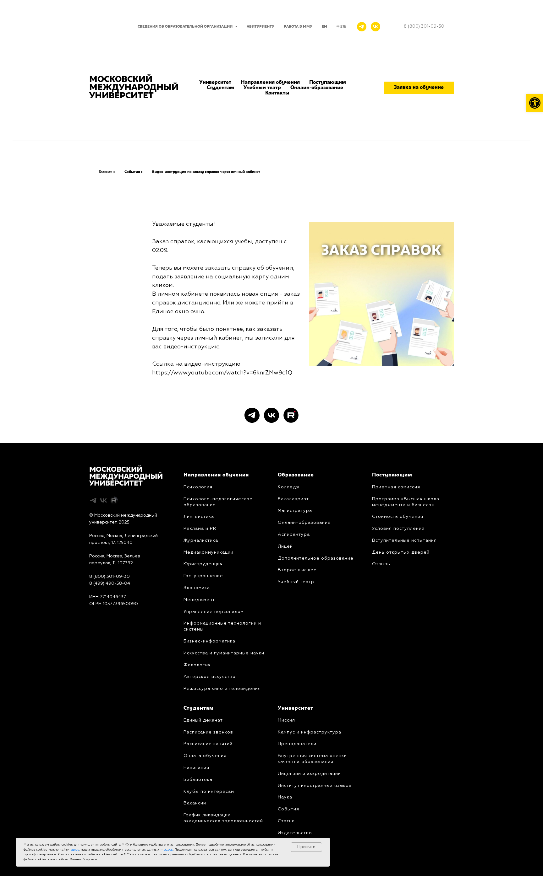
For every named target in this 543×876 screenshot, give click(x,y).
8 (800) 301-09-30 (109, 576)
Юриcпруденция (203, 564)
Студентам (220, 88)
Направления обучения (270, 82)
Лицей (285, 546)
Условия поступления (398, 528)
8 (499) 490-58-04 (109, 583)
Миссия (286, 720)
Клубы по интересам (209, 791)
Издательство (295, 833)
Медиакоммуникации (208, 552)
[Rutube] (291, 415)
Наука (285, 797)
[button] (419, 88)
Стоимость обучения (397, 516)
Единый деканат (203, 720)
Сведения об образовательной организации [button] (185, 26)
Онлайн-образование (316, 88)
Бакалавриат (293, 499)
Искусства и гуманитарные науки (224, 653)
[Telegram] (361, 26)
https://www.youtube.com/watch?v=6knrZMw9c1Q (222, 373)
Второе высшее (297, 570)
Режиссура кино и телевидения (222, 688)
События (288, 809)
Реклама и (196, 528)
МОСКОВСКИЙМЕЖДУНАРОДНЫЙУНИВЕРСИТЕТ (126, 477)
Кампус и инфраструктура (309, 732)
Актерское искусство (210, 676)
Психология (198, 487)
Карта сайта (102, 617)
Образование (296, 475)
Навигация (196, 768)
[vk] (271, 415)
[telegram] (252, 415)
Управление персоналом (214, 612)
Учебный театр (262, 88)
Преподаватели (297, 744)
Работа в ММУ (298, 26)
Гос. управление (203, 576)
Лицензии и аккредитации (309, 773)
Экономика (197, 588)
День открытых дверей (401, 552)
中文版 (341, 26)
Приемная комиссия (396, 487)
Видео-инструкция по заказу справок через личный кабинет (206, 172)
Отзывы (381, 564)
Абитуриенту (260, 26)
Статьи (286, 821)
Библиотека (198, 779)
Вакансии (195, 803)
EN (324, 26)
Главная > (107, 172)
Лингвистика (199, 516)
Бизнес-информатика (209, 641)
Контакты (277, 93)
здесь (74, 849)
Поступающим (327, 82)
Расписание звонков (208, 732)
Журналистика (201, 540)
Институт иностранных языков (315, 785)
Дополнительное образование (316, 558)
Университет (215, 82)
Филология (197, 665)
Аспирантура (294, 534)
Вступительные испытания (404, 540)
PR (212, 528)
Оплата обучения (205, 756)
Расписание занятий (208, 744)
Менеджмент (199, 600)
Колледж (289, 487)
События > (133, 172)
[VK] (375, 26)
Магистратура (295, 510)
